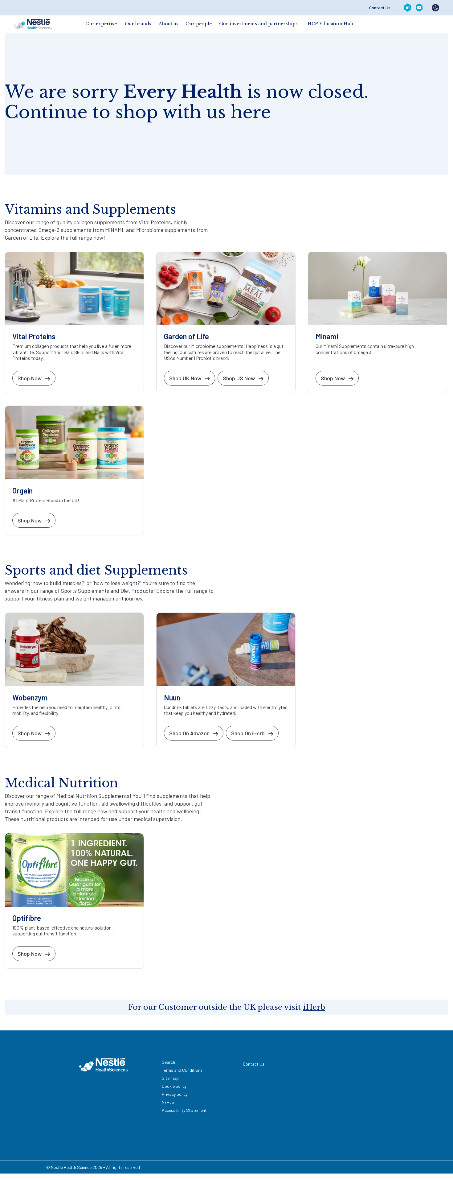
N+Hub (168, 1102)
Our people (199, 24)
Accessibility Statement (184, 1110)
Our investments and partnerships (258, 24)
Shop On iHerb (248, 733)
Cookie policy (174, 1086)
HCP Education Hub (330, 24)
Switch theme (435, 7)
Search (168, 1062)
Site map (170, 1078)
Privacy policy (174, 1094)
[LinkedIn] (407, 7)
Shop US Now (239, 378)
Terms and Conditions (182, 1070)
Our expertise (101, 24)
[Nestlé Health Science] (33, 24)
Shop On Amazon (189, 733)
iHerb (314, 1007)
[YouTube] (419, 7)
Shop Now (30, 378)
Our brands (138, 24)
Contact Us (379, 7)
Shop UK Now (185, 378)
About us (168, 24)
